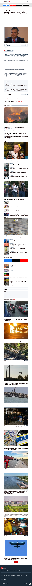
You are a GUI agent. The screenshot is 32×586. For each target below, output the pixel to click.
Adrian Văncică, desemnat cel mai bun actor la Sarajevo (18, 176)
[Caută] (25, 2)
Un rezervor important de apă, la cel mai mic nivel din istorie (14, 127)
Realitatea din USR (25, 575)
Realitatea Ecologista (13, 575)
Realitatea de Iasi (21, 578)
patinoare (12, 98)
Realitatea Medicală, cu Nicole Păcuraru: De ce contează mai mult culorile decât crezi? (19, 210)
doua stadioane (6, 98)
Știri (7, 7)
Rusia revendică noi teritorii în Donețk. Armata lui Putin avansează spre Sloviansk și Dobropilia (18, 278)
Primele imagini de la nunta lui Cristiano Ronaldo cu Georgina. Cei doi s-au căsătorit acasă (18, 282)
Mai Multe (16, 561)
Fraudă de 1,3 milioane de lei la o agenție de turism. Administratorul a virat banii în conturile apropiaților (16, 449)
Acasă (5, 7)
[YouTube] (13, 5)
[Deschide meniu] (28, 2)
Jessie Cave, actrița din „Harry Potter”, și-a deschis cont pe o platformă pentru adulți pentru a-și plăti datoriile (14, 161)
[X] (19, 5)
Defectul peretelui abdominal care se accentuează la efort (14, 199)
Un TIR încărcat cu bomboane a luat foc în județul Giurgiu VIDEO (16, 85)
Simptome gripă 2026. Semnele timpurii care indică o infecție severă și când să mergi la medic (18, 206)
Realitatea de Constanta (4, 578)
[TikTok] (26, 5)
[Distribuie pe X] (27, 45)
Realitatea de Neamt (19, 575)
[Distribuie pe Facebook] (24, 45)
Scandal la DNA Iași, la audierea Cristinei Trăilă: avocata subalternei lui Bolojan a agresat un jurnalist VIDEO (18, 253)
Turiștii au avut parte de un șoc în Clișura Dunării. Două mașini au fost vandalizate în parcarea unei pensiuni (15, 427)
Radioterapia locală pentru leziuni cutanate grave (18, 201)
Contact (2, 570)
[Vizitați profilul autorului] (4, 45)
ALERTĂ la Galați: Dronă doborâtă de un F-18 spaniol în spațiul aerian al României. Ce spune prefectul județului (17, 90)
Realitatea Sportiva (3, 575)
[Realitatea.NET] (7, 1)
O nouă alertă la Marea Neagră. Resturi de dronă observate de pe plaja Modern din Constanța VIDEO (16, 88)
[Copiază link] (22, 45)
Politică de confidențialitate (12, 570)
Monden (6, 138)
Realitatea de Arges (15, 578)
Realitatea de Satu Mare (26, 578)
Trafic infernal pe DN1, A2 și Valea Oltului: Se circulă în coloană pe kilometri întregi (16, 84)
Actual (9, 7)
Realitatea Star (8, 575)
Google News (20, 101)
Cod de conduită (18, 570)
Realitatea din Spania (3, 579)
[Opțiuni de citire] (30, 584)
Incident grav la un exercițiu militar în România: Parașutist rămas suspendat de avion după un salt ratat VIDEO (15, 559)
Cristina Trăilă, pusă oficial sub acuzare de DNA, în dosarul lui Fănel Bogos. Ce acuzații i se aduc (19, 249)
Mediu (6, 128)
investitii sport (17, 98)
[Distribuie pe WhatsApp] (25, 45)
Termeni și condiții (6, 570)
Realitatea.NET (26, 425)
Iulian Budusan (8, 45)
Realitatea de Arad (10, 578)
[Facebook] (6, 5)
